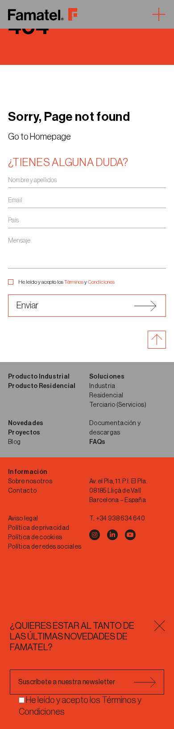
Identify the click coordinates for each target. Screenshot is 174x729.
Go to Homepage (39, 136)
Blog (14, 442)
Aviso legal (23, 519)
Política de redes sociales (44, 547)
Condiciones (101, 282)
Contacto (22, 491)
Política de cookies (35, 537)
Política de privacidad (38, 528)
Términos (73, 282)
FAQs (97, 442)
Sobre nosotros (30, 481)
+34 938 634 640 (120, 519)
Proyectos (24, 433)
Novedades (26, 423)
